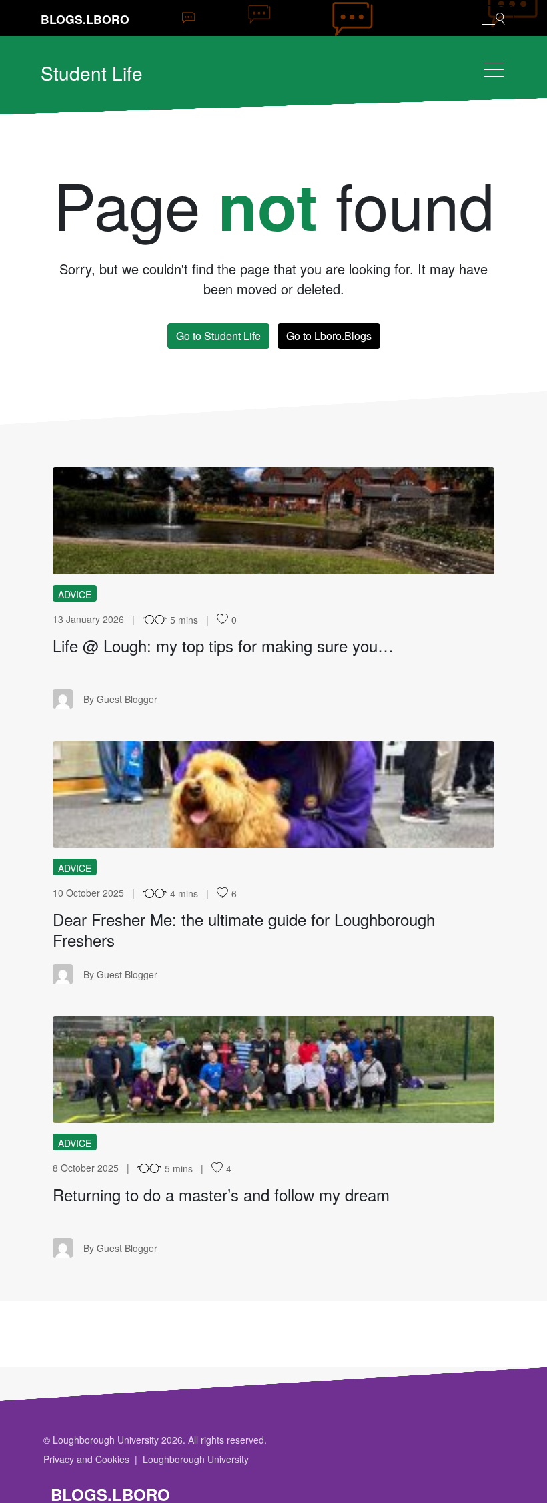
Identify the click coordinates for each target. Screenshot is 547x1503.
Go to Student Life (218, 335)
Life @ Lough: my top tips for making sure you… (223, 645)
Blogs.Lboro (85, 19)
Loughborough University (196, 1459)
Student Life (92, 72)
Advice (74, 594)
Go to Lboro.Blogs (329, 335)
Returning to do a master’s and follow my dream (221, 1194)
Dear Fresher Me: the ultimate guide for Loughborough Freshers (244, 929)
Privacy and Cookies (86, 1459)
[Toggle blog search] (494, 18)
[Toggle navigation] (494, 70)
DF (273, 794)
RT (273, 1069)
